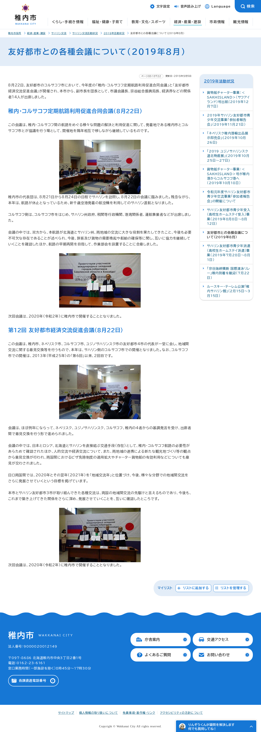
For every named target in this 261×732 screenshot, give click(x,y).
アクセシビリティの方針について (181, 712)
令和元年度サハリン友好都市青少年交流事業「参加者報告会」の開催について (228, 196)
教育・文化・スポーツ (149, 22)
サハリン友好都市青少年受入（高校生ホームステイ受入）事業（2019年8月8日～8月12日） (228, 216)
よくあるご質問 (158, 655)
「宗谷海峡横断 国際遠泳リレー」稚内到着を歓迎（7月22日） (228, 273)
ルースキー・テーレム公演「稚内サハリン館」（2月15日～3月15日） (228, 291)
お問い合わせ (218, 655)
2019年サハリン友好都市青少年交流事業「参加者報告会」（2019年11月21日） (228, 120)
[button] (251, 726)
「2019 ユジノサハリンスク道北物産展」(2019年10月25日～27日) (228, 156)
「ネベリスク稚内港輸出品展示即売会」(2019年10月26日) (227, 138)
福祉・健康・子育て (107, 22)
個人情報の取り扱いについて (98, 712)
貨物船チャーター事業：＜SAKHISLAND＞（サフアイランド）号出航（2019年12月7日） (228, 99)
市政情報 (217, 22)
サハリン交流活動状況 (85, 33)
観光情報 (241, 22)
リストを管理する (234, 588)
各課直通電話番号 (32, 680)
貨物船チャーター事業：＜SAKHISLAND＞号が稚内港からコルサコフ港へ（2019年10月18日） (228, 176)
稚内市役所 (14, 33)
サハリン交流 (58, 33)
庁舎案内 (152, 639)
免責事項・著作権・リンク (139, 712)
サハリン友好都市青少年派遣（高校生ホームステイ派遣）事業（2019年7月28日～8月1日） (228, 252)
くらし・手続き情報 (68, 22)
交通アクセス (218, 639)
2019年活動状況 (114, 33)
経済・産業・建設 (187, 22)
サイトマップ (66, 712)
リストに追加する (196, 588)
